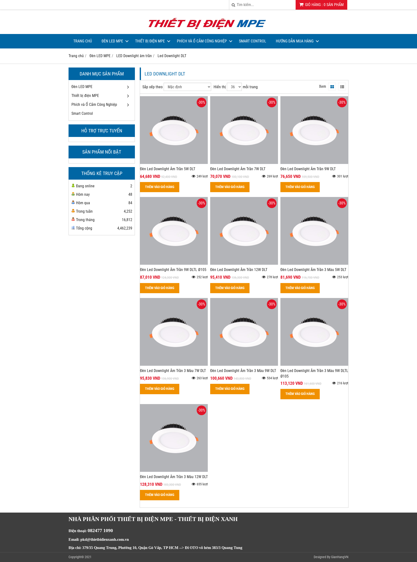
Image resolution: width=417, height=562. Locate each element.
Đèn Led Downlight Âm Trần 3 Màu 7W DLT (173, 370)
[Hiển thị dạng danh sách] (342, 86)
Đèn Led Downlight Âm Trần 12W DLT (238, 269)
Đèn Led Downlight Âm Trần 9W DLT (308, 169)
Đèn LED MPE (112, 41)
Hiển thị (220, 87)
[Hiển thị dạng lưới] (332, 86)
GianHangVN (339, 557)
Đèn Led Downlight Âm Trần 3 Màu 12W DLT (174, 476)
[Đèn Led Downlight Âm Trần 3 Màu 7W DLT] (174, 364)
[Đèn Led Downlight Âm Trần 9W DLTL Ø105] (174, 263)
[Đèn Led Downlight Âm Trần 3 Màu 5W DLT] (314, 263)
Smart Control (252, 41)
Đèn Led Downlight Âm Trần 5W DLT (167, 169)
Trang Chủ (82, 41)
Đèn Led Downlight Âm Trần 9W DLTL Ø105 (173, 269)
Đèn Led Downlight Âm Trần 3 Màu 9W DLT (243, 370)
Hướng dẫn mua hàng (294, 41)
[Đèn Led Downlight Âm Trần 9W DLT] (314, 162)
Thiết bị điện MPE (150, 41)
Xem (322, 86)
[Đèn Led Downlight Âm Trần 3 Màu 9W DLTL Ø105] (314, 364)
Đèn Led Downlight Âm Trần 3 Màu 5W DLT (313, 269)
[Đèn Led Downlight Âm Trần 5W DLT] (174, 162)
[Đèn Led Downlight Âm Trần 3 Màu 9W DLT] (244, 364)
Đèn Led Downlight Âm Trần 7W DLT (237, 169)
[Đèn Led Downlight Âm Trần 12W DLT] (244, 263)
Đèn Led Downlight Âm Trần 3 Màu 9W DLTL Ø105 (314, 373)
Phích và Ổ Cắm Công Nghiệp (202, 41)
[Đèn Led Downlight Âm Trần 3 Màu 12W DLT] (174, 470)
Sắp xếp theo (152, 87)
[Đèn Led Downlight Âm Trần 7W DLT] (244, 162)
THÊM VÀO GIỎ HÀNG (159, 187)
